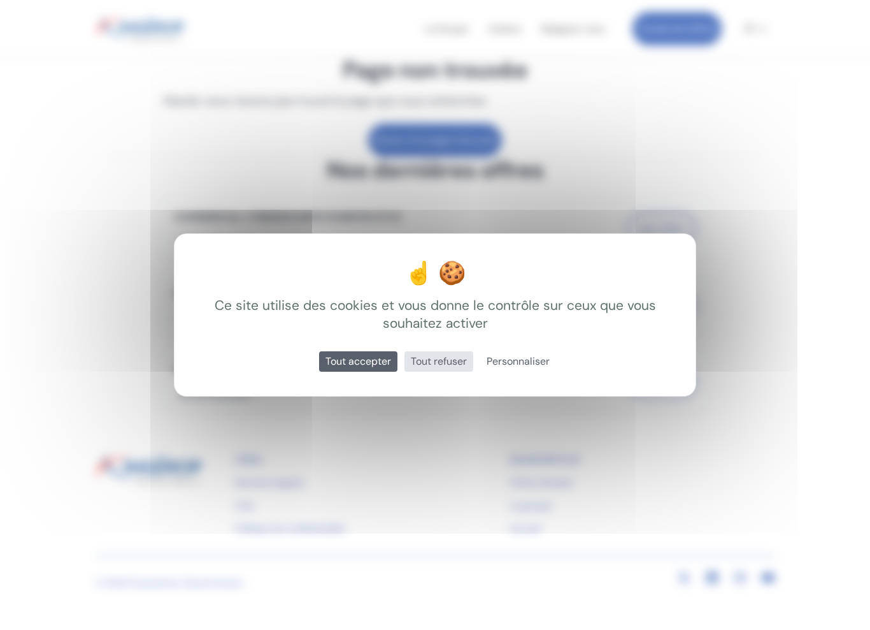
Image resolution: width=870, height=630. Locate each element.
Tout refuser (439, 361)
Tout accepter (358, 361)
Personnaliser (518, 361)
